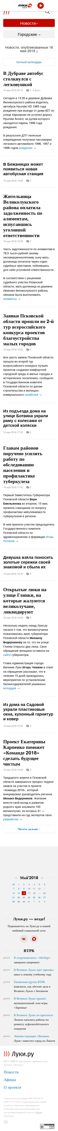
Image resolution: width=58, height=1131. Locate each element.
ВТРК (29, 950)
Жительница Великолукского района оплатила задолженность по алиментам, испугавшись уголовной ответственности (22, 215)
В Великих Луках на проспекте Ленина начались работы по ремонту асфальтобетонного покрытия (33, 1021)
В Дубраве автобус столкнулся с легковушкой (23, 78)
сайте (7, 655)
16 (24, 893)
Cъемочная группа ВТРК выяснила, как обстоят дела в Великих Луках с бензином (32, 986)
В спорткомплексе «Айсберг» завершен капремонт (32, 959)
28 (13, 901)
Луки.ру (38, 1112)
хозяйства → (33, 394)
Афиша (10, 1079)
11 (34, 888)
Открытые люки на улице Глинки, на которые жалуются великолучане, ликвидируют (24, 600)
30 (13, 884)
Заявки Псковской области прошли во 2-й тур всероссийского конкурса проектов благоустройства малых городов (28, 329)
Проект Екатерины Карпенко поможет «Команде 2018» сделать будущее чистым (24, 752)
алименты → (11, 299)
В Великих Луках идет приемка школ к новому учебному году (33, 972)
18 (34, 893)
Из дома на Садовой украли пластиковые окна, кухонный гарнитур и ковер (28, 711)
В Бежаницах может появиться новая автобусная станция (23, 169)
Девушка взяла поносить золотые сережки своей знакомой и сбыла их (28, 562)
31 (29, 901)
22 (19, 897)
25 (34, 897)
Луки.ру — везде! (29, 919)
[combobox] (29, 34)
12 (39, 888)
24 (29, 897)
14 (13, 893)
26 (39, 897)
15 (19, 893)
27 (44, 897)
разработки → (12, 819)
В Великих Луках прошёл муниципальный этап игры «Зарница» (31, 1002)
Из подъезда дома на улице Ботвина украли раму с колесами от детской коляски (25, 418)
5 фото (36, 90)
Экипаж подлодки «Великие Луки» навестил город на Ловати (34, 1038)
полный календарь (29, 62)
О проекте (12, 1087)
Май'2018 (29, 877)
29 (19, 901)
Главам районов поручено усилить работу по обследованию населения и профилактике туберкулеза (22, 464)
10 (29, 888)
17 (29, 893)
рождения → (27, 148)
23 (24, 897)
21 (13, 897)
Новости (28, 23)
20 (44, 893)
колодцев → (11, 688)
